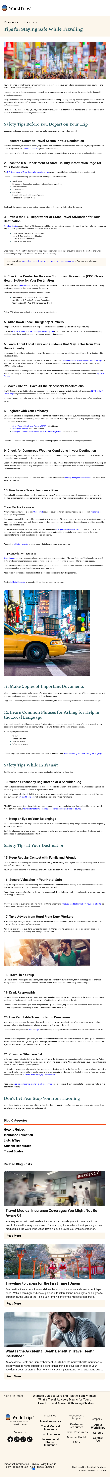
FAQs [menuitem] (76, 1442)
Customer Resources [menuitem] (77, 1426)
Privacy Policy (39, 1463)
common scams (30, 148)
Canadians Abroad (20, 429)
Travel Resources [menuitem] (76, 1432)
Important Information (16, 1463)
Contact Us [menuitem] (98, 1439)
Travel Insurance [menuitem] (50, 1421)
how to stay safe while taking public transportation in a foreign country (52, 809)
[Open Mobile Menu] (106, 8)
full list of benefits (20, 544)
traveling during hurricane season (78, 478)
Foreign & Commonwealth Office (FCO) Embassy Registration (37, 431)
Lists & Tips (29, 22)
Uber (31, 1029)
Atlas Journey (9, 558)
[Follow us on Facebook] (10, 1439)
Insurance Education (18, 1135)
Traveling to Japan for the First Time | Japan (43, 1283)
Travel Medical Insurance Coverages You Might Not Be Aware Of (51, 1213)
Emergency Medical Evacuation (68, 529)
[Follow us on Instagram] (16, 1439)
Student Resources (18, 1146)
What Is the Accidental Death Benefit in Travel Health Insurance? (50, 1353)
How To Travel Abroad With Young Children (66, 1403)
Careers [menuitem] (98, 1432)
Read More (13, 1235)
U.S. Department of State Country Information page (28, 172)
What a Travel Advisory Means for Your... (64, 1399)
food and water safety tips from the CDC (39, 1075)
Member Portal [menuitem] (76, 1437)
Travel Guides (13, 1151)
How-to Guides (14, 1129)
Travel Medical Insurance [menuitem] (50, 1428)
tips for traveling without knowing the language (83, 753)
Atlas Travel (38, 512)
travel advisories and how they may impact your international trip (48, 261)
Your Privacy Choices (42, 1466)
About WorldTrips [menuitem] (98, 1426)
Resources (11, 22)
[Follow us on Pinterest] (23, 1439)
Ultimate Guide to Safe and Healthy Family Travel (64, 1395)
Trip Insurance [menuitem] (50, 1434)
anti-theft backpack (26, 797)
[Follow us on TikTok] (29, 1439)
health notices (25, 285)
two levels (95, 512)
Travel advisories (11, 226)
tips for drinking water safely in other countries (33, 1084)
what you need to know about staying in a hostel (81, 904)
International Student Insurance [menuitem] (50, 1442)
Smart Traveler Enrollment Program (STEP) (29, 426)
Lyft (38, 1029)
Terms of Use (20, 1466)
